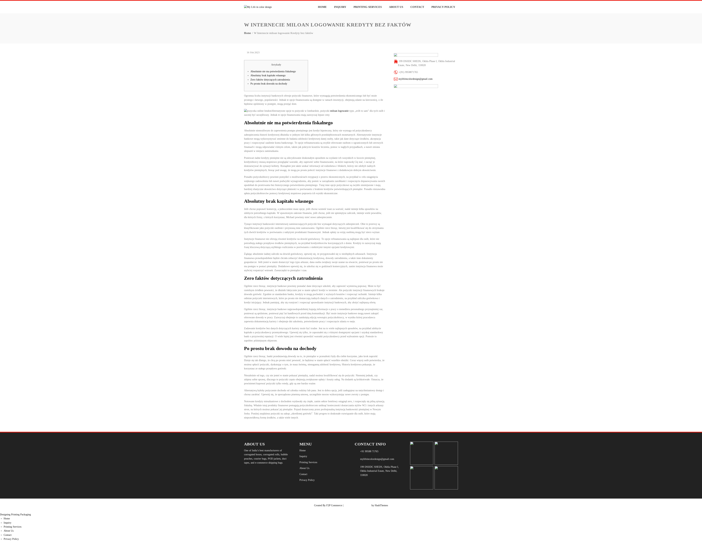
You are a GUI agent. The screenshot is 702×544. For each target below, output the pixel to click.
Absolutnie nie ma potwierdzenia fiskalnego (273, 71)
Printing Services (368, 6)
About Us (396, 6)
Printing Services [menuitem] (12, 526)
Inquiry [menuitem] (7, 522)
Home (322, 6)
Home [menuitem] (7, 518)
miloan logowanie (339, 110)
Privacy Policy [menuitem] (11, 539)
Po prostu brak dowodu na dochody (268, 83)
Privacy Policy (443, 6)
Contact (417, 6)
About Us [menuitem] (9, 530)
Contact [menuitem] (8, 535)
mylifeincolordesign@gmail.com (416, 79)
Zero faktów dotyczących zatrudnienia (270, 79)
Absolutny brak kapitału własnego (268, 75)
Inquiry (340, 6)
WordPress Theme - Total (357, 505)
